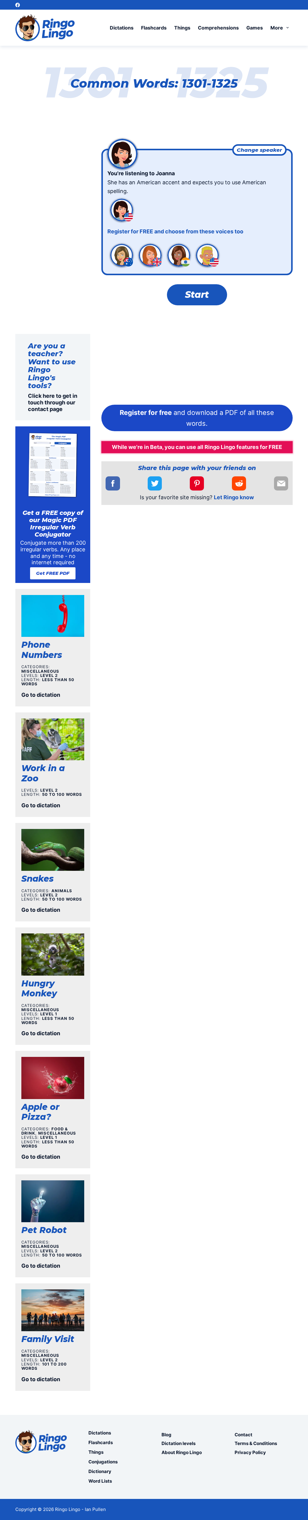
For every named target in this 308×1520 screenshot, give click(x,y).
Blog (166, 1434)
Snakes (37, 879)
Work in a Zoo (43, 773)
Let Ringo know (234, 497)
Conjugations (103, 1462)
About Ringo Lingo (182, 1452)
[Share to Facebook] (113, 483)
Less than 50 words (47, 681)
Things (182, 28)
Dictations (122, 28)
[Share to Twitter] (155, 483)
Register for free (146, 412)
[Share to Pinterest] (197, 483)
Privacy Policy (250, 1452)
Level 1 (48, 1013)
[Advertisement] (197, 356)
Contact (243, 1434)
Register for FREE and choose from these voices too (175, 231)
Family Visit (47, 1339)
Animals (61, 890)
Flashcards (154, 28)
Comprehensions (218, 28)
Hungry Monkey (39, 988)
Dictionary (99, 1471)
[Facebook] (17, 5)
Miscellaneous (40, 671)
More (276, 28)
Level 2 (49, 675)
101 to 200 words (44, 1366)
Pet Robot (44, 1230)
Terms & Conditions (256, 1443)
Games (254, 28)
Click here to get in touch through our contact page (52, 402)
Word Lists (100, 1481)
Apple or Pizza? (40, 1112)
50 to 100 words (62, 794)
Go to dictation (40, 695)
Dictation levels (179, 1443)
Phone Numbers (41, 650)
